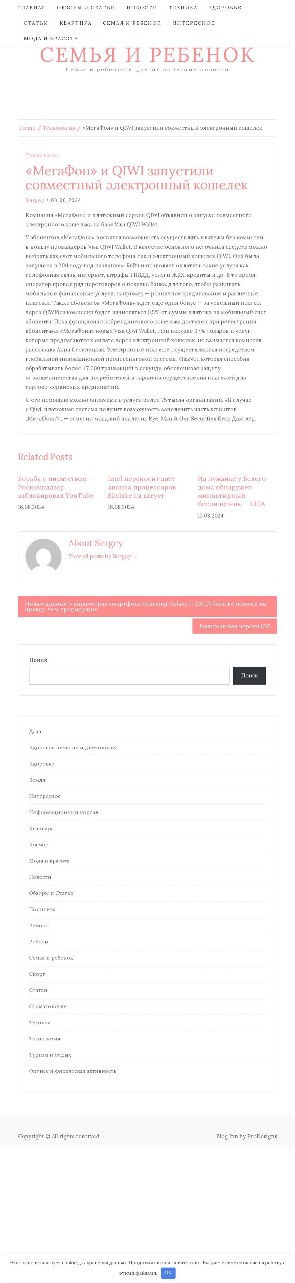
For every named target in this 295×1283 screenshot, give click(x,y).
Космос (38, 844)
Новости (142, 7)
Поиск (38, 660)
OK (168, 1273)
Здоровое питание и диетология (73, 747)
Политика (42, 909)
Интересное (193, 23)
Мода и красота (51, 38)
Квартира (76, 23)
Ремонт (39, 925)
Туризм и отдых (50, 1055)
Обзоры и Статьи (86, 7)
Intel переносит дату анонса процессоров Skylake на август (142, 487)
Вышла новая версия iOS (234, 626)
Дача (35, 731)
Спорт (37, 974)
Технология (42, 155)
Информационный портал (64, 812)
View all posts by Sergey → (103, 556)
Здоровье (225, 7)
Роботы (39, 941)
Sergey (35, 200)
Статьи (36, 23)
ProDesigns (262, 1136)
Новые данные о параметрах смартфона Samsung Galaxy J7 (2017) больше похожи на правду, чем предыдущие (145, 606)
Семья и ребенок (132, 23)
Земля (37, 780)
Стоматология (48, 1006)
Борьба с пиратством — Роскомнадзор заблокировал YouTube (56, 487)
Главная (32, 7)
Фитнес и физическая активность (73, 1071)
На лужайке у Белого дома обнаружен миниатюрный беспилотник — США (232, 491)
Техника (183, 7)
